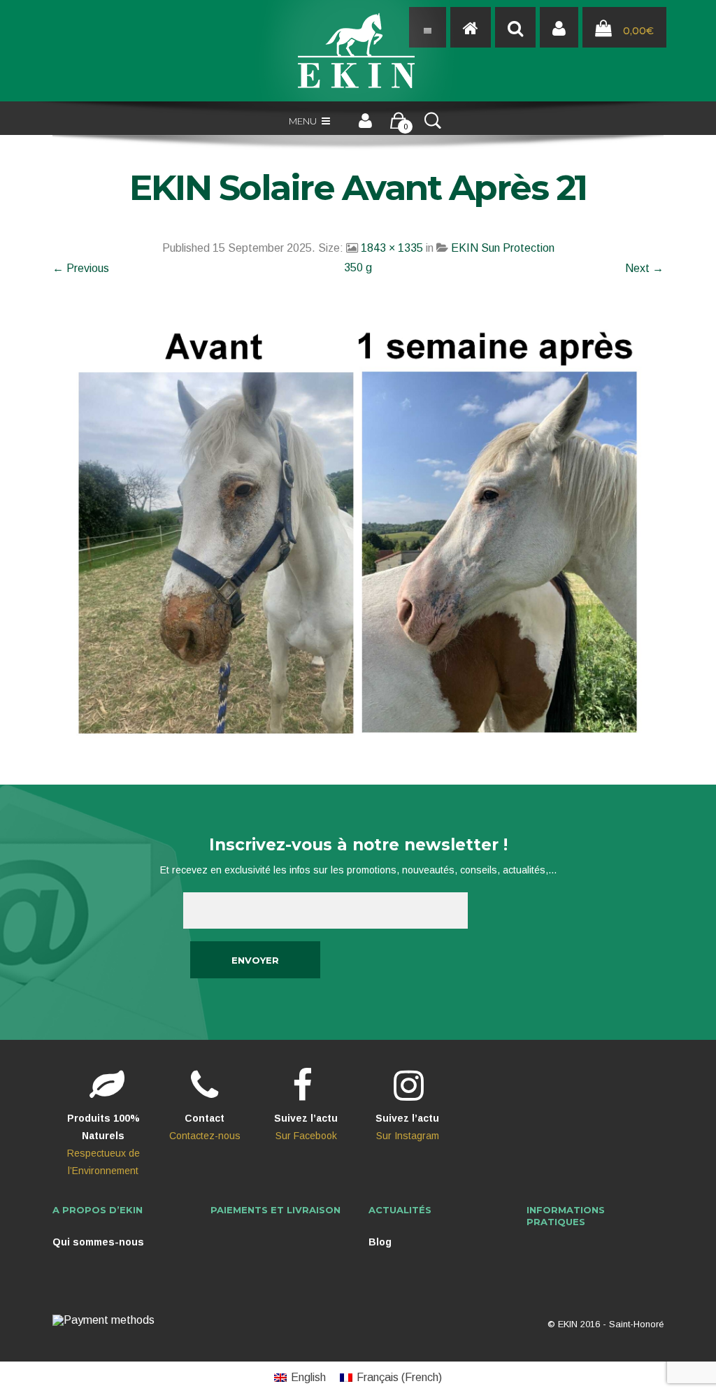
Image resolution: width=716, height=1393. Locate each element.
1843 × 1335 (392, 248)
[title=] (559, 28)
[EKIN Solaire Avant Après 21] (358, 535)
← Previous (80, 268)
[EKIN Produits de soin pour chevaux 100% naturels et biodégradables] (358, 50)
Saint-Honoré (636, 1324)
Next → (644, 268)
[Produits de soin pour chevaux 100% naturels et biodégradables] (470, 28)
